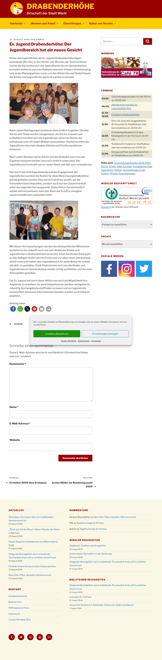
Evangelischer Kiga (142, 166)
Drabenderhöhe (60, 6)
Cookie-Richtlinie (68, 341)
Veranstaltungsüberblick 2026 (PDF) (132, 162)
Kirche (104, 166)
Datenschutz (84, 341)
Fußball (118, 170)
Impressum (96, 341)
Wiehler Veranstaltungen (122, 173)
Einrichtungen (72, 23)
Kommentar (17, 363)
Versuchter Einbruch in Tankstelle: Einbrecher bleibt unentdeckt (101, 605)
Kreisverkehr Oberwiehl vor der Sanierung (90, 553)
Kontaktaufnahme (18, 596)
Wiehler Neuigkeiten (84, 540)
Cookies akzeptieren (56, 333)
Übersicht (106, 207)
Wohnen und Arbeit (43, 23)
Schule (112, 166)
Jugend (18, 324)
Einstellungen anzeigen (105, 333)
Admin (40, 39)
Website (14, 439)
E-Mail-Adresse (19, 423)
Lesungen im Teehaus (80, 596)
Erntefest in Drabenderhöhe (125, 114)
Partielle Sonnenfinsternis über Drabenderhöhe (32, 566)
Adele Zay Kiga (124, 166)
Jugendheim (107, 170)
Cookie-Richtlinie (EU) (20, 619)
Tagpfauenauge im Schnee (90, 522)
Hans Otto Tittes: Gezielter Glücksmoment (30, 575)
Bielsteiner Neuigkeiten (87, 579)
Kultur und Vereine (101, 23)
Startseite (16, 23)
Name (13, 407)
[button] (13, 309)
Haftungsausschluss (19, 607)
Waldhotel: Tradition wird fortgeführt (87, 545)
